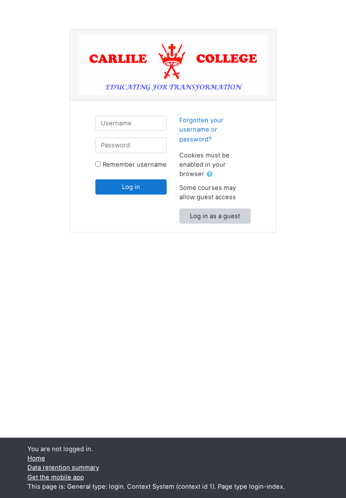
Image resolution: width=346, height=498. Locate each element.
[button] (211, 174)
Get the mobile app (55, 477)
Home (36, 458)
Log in (131, 187)
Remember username (135, 164)
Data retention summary (63, 467)
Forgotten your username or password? (201, 129)
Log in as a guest (215, 216)
